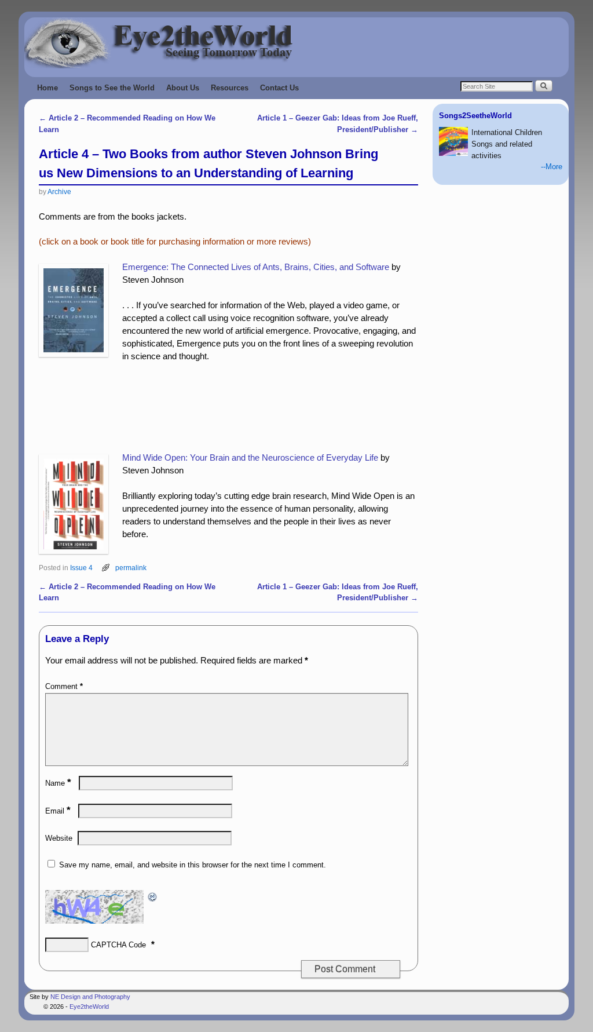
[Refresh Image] (153, 895)
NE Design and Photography (90, 996)
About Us (182, 87)
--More (551, 166)
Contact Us (279, 87)
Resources (229, 87)
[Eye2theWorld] (296, 42)
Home (47, 87)
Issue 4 (81, 567)
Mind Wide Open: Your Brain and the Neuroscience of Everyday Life (250, 457)
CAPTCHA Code (118, 944)
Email (58, 811)
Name (58, 783)
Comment (64, 686)
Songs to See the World (112, 87)
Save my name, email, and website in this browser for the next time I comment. (192, 864)
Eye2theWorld (89, 1006)
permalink (131, 567)
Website (58, 838)
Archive (59, 191)
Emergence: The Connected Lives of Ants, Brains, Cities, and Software (255, 267)
